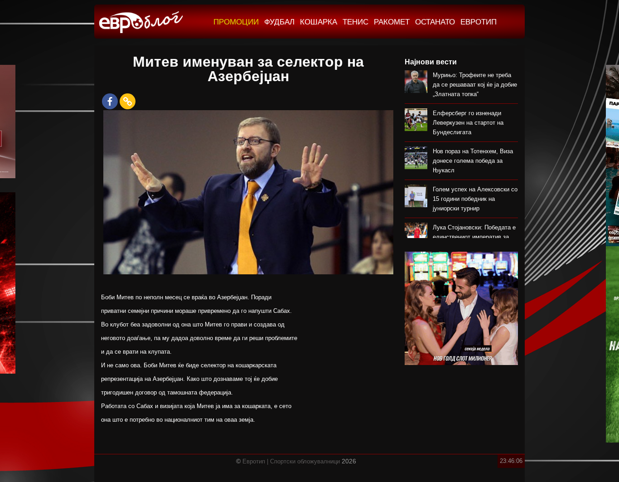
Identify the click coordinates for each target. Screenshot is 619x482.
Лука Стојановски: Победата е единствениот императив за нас (474, 237)
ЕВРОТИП (478, 22)
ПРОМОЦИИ (236, 22)
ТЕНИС (355, 22)
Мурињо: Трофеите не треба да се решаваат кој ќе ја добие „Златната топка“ (475, 84)
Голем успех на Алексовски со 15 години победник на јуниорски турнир (475, 199)
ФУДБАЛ (279, 22)
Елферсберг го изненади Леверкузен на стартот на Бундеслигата (468, 123)
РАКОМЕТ (392, 22)
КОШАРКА (318, 22)
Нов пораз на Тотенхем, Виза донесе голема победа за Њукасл (473, 161)
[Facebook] (110, 101)
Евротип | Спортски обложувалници (291, 461)
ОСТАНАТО (435, 22)
